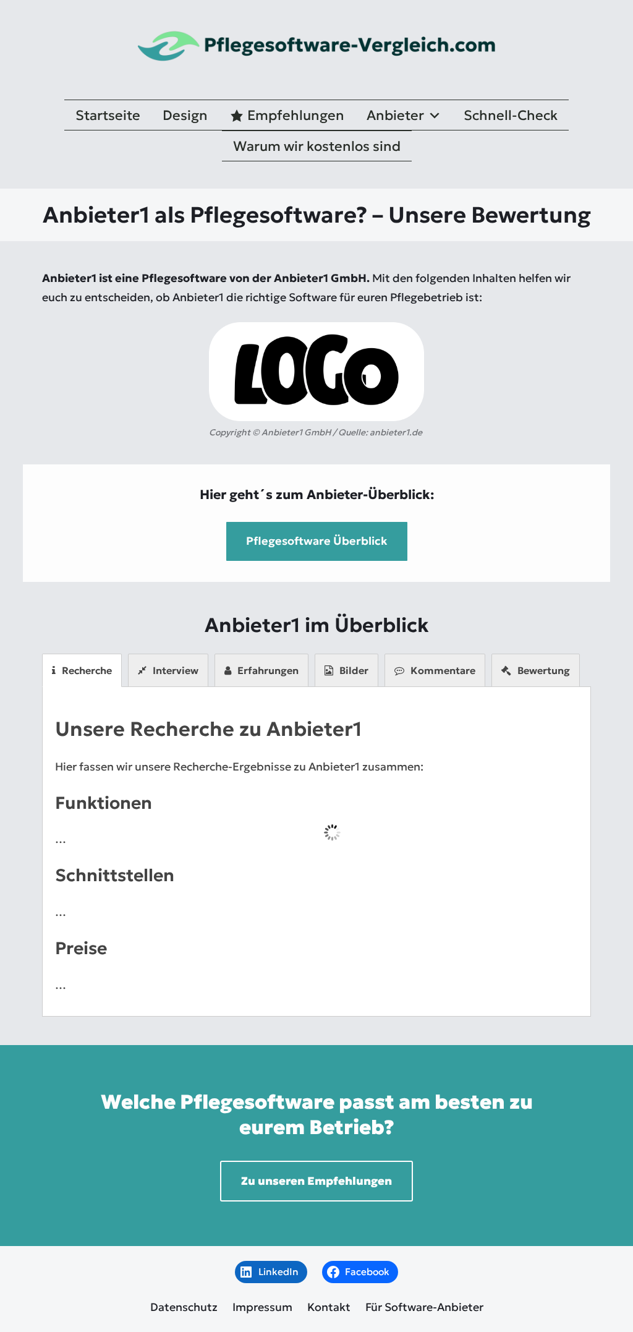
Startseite (107, 115)
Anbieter (395, 115)
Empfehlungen (295, 115)
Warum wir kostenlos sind (317, 146)
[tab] (82, 670)
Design (185, 115)
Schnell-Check (511, 115)
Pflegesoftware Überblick (317, 541)
